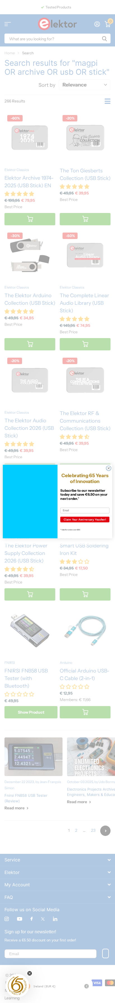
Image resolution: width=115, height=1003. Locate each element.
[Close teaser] (29, 973)
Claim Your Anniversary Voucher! (85, 519)
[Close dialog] (108, 468)
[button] (17, 985)
